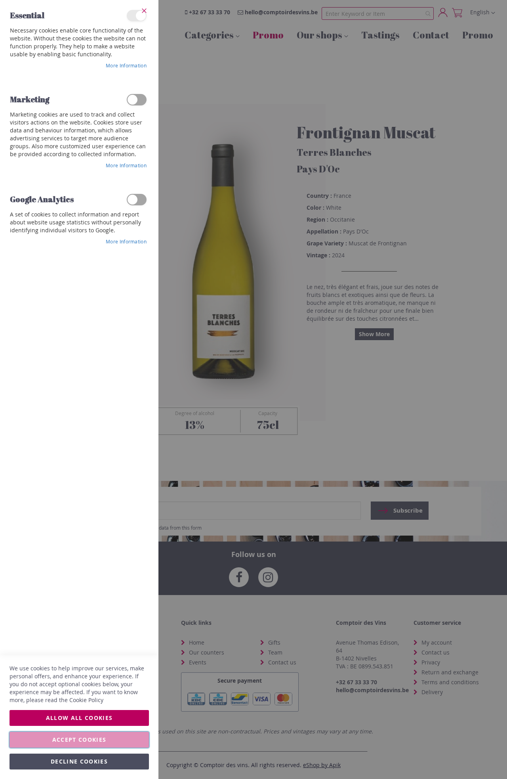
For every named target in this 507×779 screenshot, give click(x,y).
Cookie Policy (86, 700)
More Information (126, 65)
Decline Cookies (79, 761)
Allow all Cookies (79, 718)
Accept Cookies (79, 739)
